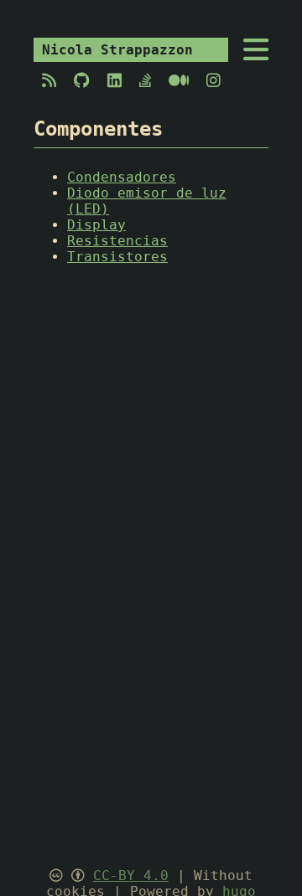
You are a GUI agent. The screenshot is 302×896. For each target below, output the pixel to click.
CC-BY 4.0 (131, 875)
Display (96, 225)
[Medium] (179, 80)
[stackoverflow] (145, 80)
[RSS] (49, 80)
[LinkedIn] (115, 80)
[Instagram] (209, 80)
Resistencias (117, 241)
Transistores (117, 257)
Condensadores (121, 177)
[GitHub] (82, 80)
